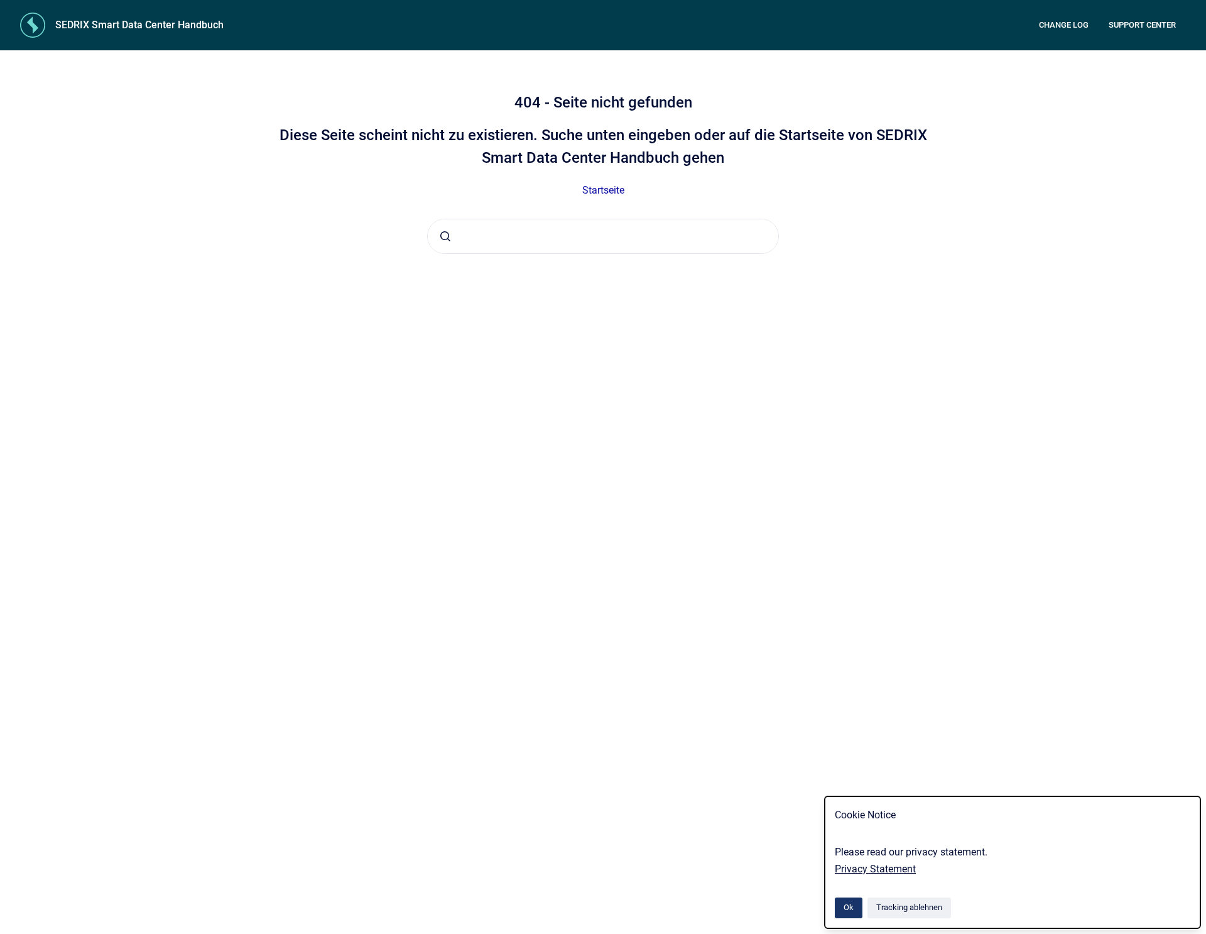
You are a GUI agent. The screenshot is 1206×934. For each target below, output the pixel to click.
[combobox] (603, 236)
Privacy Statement (875, 869)
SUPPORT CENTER (1142, 25)
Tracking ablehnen (909, 907)
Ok (849, 907)
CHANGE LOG (1064, 25)
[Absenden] (445, 236)
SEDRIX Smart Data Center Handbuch (139, 25)
